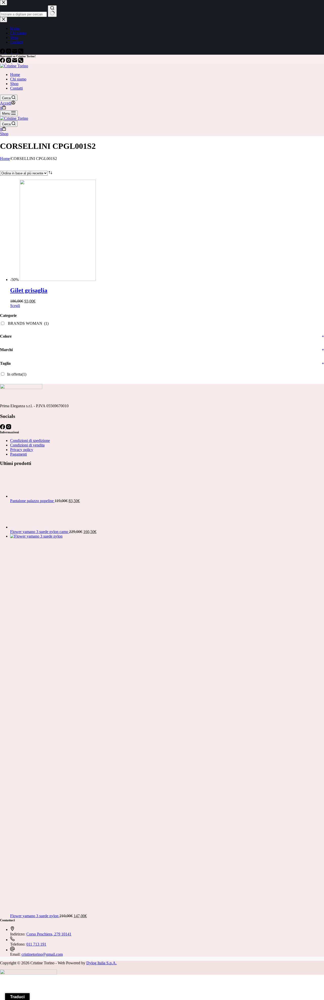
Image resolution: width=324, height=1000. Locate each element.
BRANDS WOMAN (28, 323)
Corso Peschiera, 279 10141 (48, 934)
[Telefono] (20, 61)
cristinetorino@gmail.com (42, 954)
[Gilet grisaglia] (96, 279)
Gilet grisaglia (28, 290)
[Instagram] (9, 61)
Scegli (15, 305)
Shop (14, 83)
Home (15, 74)
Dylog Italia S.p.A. (101, 963)
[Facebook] (3, 61)
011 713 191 (36, 944)
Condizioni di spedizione (30, 440)
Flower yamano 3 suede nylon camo (39, 531)
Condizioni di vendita (27, 445)
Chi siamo (18, 79)
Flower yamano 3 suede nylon (34, 916)
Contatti (16, 88)
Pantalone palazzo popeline (32, 501)
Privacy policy (21, 449)
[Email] (15, 61)
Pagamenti (18, 454)
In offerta (16, 374)
